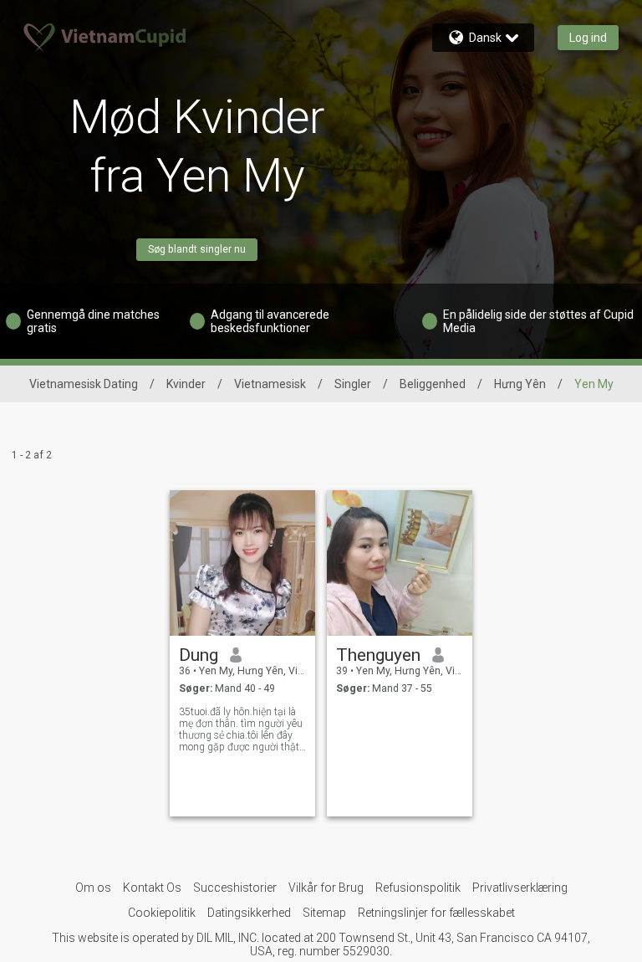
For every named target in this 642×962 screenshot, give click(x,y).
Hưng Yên (520, 384)
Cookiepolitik (162, 912)
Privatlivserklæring (520, 887)
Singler (352, 384)
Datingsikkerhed (249, 912)
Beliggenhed (433, 384)
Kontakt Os (152, 887)
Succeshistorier (235, 887)
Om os (93, 887)
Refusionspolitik (418, 887)
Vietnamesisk (270, 384)
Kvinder (186, 384)
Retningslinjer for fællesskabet (436, 912)
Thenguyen (378, 655)
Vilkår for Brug (326, 887)
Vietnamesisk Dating (83, 384)
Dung (198, 655)
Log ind (588, 37)
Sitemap (324, 912)
